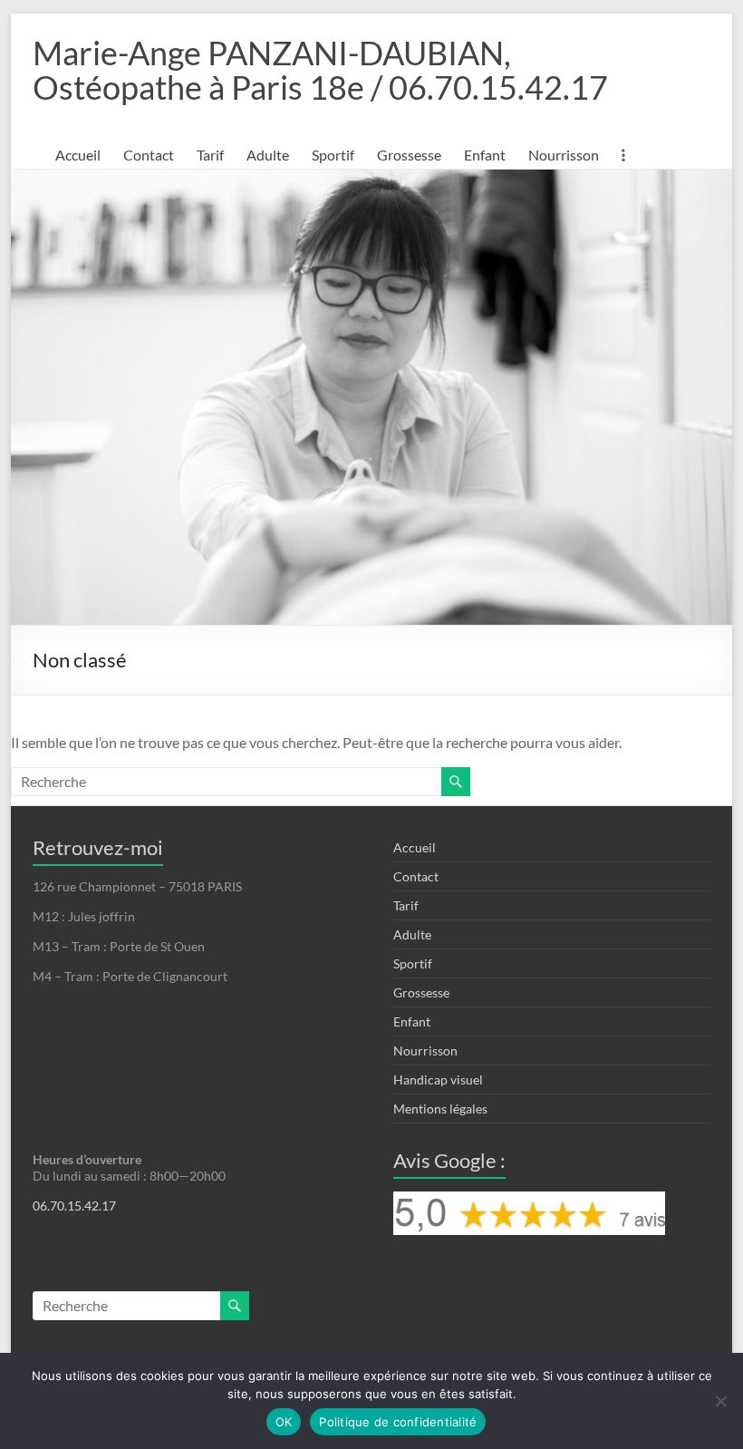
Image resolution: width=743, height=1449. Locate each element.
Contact (148, 154)
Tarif (210, 154)
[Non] (720, 1401)
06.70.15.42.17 (74, 1205)
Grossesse (409, 154)
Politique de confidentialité (398, 1422)
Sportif (333, 154)
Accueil (78, 154)
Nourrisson (563, 154)
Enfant (485, 154)
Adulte (267, 154)
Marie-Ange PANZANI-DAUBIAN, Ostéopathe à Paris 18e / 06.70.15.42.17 (320, 70)
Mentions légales (440, 1108)
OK (284, 1422)
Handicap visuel (438, 1079)
